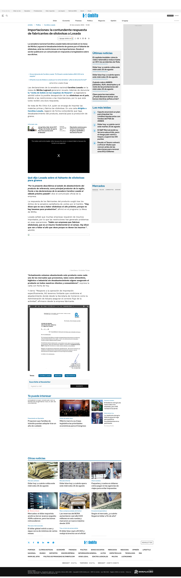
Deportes (53, 553)
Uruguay (125, 21)
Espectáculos (115, 553)
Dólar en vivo (17, 11)
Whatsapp (53, 542)
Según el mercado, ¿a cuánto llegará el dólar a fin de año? (104, 514)
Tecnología (130, 553)
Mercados (112, 550)
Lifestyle (147, 550)
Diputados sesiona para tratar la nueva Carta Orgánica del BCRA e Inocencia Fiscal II (78, 130)
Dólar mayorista (50, 11)
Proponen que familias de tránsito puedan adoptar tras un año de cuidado (42, 423)
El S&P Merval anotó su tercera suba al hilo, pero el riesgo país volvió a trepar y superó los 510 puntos (108, 134)
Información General (87, 553)
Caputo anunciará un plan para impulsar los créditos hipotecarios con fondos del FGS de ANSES (108, 116)
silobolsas (58, 376)
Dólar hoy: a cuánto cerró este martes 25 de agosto (108, 125)
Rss (140, 553)
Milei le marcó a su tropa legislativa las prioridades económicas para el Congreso (73, 423)
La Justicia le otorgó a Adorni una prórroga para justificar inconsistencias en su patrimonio (112, 419)
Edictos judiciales (100, 557)
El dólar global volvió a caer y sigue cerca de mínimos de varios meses (42, 531)
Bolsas (102, 189)
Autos (103, 553)
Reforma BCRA (73, 11)
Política (90, 21)
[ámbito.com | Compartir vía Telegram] (85, 38)
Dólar (55, 21)
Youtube (48, 542)
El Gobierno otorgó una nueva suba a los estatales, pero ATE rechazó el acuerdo (112, 406)
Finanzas (78, 21)
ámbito (30, 25)
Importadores (70, 376)
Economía (66, 21)
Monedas (95, 189)
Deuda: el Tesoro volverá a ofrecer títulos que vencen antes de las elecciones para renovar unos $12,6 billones (108, 147)
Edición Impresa (68, 553)
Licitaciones (127, 557)
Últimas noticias (46, 550)
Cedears (117, 189)
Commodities (109, 189)
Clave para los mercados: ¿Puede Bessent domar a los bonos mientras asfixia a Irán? (106, 96)
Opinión (113, 21)
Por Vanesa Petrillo (109, 426)
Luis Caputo (61, 11)
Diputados (27, 11)
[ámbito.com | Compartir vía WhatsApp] (75, 38)
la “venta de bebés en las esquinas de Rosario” (50, 93)
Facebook (33, 542)
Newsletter (176, 20)
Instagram (38, 542)
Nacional (32, 553)
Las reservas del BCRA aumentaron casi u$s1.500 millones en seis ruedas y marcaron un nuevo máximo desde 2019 (72, 518)
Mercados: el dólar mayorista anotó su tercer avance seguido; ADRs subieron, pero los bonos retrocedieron (42, 517)
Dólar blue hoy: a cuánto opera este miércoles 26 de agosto (106, 76)
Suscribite (79, 386)
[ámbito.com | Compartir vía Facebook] (78, 38)
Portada (31, 550)
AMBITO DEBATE (108, 563)
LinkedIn (43, 542)
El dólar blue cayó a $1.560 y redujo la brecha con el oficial (73, 532)
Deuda (89, 11)
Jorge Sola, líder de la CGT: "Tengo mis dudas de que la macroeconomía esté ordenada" (47, 130)
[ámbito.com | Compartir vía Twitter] (80, 38)
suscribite (170, 15)
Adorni (82, 11)
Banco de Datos (97, 550)
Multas (115, 557)
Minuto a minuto (34, 511)
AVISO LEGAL (83, 557)
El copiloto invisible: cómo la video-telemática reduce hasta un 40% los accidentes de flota (106, 59)
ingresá (177, 15)
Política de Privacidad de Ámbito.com (59, 557)
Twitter (29, 542)
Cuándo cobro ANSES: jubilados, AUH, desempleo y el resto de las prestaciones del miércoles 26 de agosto (106, 85)
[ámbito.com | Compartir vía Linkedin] (83, 38)
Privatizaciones (38, 11)
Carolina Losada (49, 25)
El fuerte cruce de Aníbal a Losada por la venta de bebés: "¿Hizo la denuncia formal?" (58, 80)
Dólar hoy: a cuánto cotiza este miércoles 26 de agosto (106, 68)
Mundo (43, 553)
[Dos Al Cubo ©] (144, 572)
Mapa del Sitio (34, 557)
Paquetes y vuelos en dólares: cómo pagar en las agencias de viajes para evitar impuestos (105, 485)
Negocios (101, 21)
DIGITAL (69, 563)
